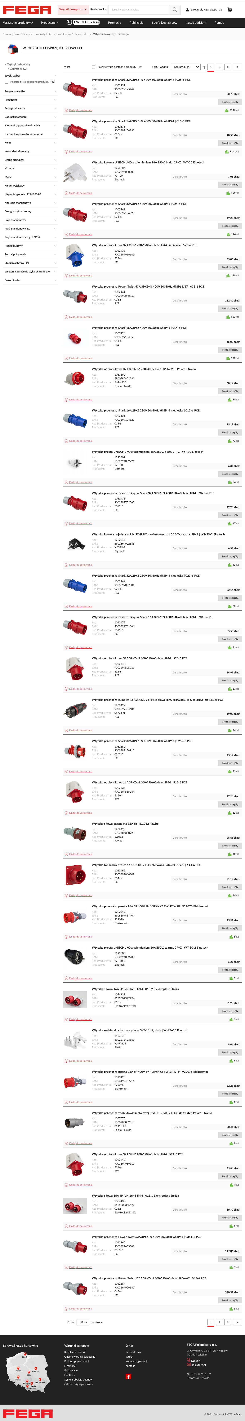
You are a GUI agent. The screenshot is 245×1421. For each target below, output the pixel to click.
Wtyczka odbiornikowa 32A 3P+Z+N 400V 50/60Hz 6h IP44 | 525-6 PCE (139, 658)
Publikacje (136, 22)
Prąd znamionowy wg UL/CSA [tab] (22, 237)
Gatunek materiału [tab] (16, 117)
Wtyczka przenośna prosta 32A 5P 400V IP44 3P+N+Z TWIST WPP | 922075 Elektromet (150, 1071)
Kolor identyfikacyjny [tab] (17, 151)
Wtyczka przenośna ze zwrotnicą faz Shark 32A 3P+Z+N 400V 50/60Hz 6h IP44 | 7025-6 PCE (153, 493)
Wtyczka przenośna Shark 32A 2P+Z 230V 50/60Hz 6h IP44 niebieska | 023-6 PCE (146, 575)
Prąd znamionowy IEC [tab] (17, 228)
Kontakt (130, 1366)
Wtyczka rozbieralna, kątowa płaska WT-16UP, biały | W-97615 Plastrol (139, 1030)
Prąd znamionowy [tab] (15, 220)
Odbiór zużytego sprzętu (78, 1384)
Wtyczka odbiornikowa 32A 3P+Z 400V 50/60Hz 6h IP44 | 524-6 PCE (137, 1154)
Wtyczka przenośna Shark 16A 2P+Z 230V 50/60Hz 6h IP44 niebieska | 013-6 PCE (146, 410)
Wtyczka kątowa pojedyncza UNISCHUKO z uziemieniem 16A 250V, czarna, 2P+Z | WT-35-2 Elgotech (158, 534)
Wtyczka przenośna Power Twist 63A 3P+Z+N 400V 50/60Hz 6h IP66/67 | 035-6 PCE (148, 286)
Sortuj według (160, 67)
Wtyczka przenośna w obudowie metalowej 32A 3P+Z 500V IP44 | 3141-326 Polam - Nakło (152, 1113)
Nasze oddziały (196, 22)
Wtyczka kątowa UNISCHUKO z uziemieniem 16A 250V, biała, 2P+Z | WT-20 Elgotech (148, 162)
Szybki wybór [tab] (12, 75)
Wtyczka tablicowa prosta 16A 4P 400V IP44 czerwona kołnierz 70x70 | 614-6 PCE (146, 865)
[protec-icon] (83, 23)
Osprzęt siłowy (83, 34)
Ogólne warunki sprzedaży (79, 1357)
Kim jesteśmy (133, 1352)
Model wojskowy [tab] (14, 185)
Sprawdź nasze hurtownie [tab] (20, 1345)
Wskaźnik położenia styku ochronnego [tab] (27, 271)
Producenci (49, 22)
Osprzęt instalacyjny (60, 34)
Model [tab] (8, 177)
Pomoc (219, 22)
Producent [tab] (11, 100)
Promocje (114, 22)
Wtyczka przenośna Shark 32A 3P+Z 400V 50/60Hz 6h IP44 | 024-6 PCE (139, 204)
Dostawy (69, 1375)
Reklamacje (71, 1370)
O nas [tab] (129, 1345)
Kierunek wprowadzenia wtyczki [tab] (24, 134)
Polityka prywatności (76, 1361)
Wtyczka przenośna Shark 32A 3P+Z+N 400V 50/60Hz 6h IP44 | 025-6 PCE (141, 79)
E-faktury (69, 1366)
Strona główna (12, 34)
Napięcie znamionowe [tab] (18, 203)
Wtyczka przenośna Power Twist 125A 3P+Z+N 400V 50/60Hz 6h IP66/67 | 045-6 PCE (149, 1278)
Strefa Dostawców (164, 22)
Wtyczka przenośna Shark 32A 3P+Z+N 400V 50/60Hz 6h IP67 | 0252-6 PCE (142, 741)
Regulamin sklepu (74, 1352)
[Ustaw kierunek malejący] (204, 67)
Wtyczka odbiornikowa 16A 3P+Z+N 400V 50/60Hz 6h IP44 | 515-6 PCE (139, 782)
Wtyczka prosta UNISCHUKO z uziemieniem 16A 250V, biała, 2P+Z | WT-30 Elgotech (147, 451)
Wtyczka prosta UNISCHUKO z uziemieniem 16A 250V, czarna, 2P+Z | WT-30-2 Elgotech (150, 947)
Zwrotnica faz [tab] (13, 280)
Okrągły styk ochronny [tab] (18, 211)
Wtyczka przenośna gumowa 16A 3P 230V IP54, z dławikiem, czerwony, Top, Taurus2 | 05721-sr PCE (158, 699)
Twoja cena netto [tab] (15, 91)
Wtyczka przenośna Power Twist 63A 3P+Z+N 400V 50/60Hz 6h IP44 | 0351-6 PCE (146, 1237)
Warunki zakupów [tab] (76, 1345)
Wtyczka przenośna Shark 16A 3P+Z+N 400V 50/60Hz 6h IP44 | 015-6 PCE (141, 121)
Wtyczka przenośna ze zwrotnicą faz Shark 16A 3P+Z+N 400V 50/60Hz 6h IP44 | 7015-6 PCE (153, 617)
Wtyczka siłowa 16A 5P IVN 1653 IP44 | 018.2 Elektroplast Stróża (135, 989)
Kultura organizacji (136, 1361)
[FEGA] (27, 10)
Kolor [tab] (8, 142)
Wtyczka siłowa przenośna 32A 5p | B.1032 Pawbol (125, 823)
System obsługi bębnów (78, 1379)
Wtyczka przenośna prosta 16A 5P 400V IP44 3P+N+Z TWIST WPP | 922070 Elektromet (150, 906)
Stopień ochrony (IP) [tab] (17, 263)
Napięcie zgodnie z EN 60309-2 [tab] (23, 194)
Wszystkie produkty (16, 22)
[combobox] (145, 10)
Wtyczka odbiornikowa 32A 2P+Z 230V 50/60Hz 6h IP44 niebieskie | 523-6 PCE (144, 245)
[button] (79, 110)
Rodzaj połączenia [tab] (15, 254)
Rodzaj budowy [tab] (14, 246)
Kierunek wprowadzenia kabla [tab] (22, 125)
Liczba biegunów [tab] (14, 160)
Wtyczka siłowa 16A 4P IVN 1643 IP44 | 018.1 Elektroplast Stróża (135, 1195)
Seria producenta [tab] (15, 108)
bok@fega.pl (198, 1365)
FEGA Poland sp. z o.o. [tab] (202, 1344)
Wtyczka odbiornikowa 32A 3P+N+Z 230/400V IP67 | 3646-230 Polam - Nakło (144, 369)
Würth (129, 1357)
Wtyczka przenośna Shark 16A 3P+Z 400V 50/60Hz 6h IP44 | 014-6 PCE (139, 328)
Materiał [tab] (10, 168)
